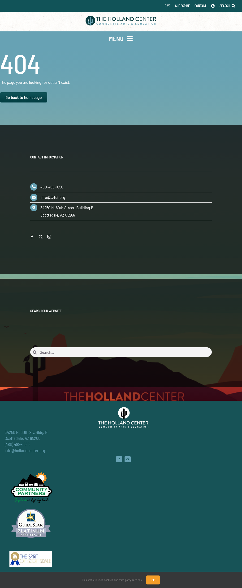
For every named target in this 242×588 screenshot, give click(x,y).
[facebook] (32, 237)
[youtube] (128, 459)
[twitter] (41, 237)
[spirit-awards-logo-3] (30, 553)
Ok (153, 580)
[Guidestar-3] (30, 508)
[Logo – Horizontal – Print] (121, 18)
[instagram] (49, 237)
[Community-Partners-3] (30, 473)
